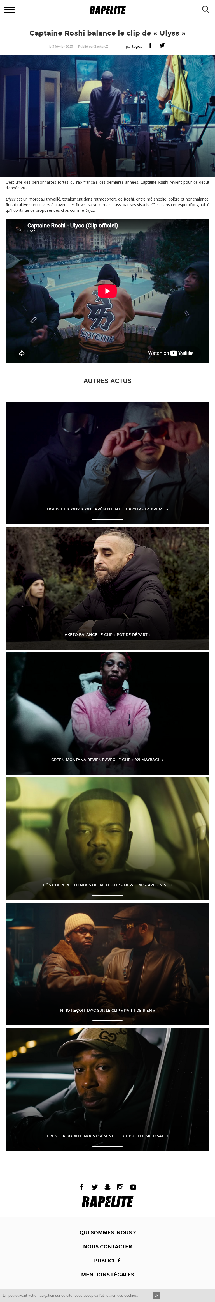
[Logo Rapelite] (108, 10)
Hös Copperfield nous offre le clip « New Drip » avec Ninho (107, 885)
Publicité (107, 1261)
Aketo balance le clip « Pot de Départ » (108, 634)
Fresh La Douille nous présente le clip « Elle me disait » (107, 1136)
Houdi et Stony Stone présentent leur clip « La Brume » (107, 509)
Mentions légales (107, 1275)
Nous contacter (107, 1247)
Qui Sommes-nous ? (108, 1233)
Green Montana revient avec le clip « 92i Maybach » (107, 760)
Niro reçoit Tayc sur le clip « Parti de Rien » (107, 1010)
